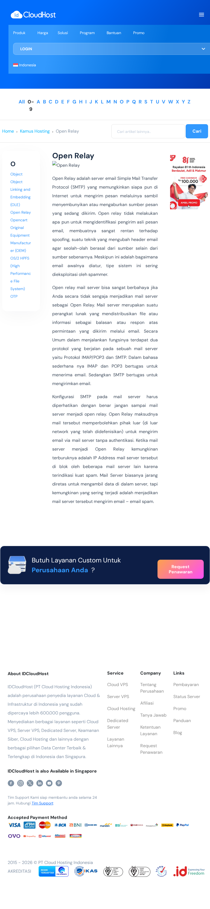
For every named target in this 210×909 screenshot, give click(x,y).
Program (87, 32)
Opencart (18, 219)
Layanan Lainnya (115, 742)
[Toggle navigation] (201, 14)
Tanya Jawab (153, 715)
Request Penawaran (151, 749)
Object (16, 174)
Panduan (182, 720)
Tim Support (42, 803)
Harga (42, 32)
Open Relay (67, 131)
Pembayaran (186, 684)
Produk (19, 32)
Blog (177, 732)
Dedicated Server (117, 724)
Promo (138, 32)
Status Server (186, 696)
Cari (196, 131)
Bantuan (114, 32)
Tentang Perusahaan (152, 688)
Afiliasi (147, 703)
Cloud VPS (117, 684)
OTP (14, 296)
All (22, 102)
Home (8, 131)
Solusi (63, 32)
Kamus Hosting (35, 131)
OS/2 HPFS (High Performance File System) (20, 273)
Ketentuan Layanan (150, 730)
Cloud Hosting (121, 708)
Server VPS (118, 696)
